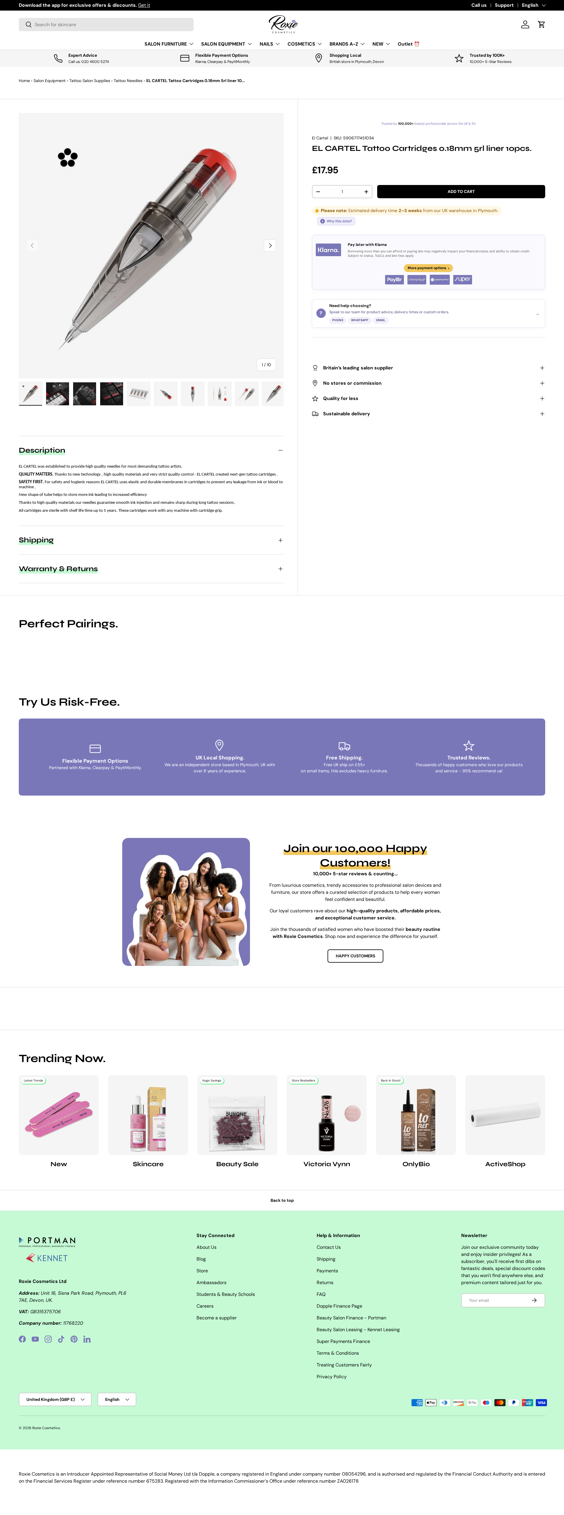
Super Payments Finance (343, 1341)
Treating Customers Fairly (344, 1365)
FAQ (321, 1294)
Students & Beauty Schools (226, 1294)
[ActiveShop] (505, 1115)
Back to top (282, 1200)
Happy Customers (355, 956)
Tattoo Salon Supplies (89, 80)
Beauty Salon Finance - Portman (351, 1318)
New (59, 1164)
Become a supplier (217, 1318)
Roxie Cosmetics (46, 1428)
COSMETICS (301, 44)
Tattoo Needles (128, 80)
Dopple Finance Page (339, 1306)
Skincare (148, 1164)
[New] (58, 1115)
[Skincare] (148, 1115)
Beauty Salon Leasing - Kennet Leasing (358, 1329)
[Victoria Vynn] (326, 1115)
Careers (205, 1306)
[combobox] (106, 24)
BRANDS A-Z (344, 44)
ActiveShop (505, 1164)
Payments (327, 1271)
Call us (479, 5)
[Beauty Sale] (237, 1115)
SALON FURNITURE (166, 44)
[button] (541, 24)
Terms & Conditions (338, 1353)
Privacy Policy (332, 1377)
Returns (325, 1282)
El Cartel (320, 138)
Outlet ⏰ (409, 44)
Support (504, 5)
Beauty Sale (237, 1164)
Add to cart (461, 191)
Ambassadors (211, 1282)
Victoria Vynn (326, 1164)
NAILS (266, 44)
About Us (206, 1247)
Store (202, 1271)
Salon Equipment (49, 80)
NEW (377, 44)
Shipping (326, 1259)
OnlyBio (416, 1164)
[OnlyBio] (416, 1115)
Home (24, 80)
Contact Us (329, 1247)
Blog (201, 1259)
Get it (144, 5)
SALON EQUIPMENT (223, 44)
